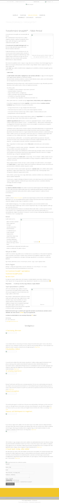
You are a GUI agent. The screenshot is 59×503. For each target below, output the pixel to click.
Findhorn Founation (18, 197)
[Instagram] (30, 1)
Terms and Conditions (23, 502)
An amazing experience (13, 371)
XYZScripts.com (34, 500)
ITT (32, 315)
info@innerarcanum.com (20, 1)
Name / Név (8, 467)
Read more (37, 347)
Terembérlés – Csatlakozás (25, 17)
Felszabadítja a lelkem (13, 349)
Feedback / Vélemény (10, 474)
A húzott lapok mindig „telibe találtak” (18, 449)
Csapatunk (23, 15)
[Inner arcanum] (29, 8)
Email (7, 470)
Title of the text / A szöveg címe (13, 472)
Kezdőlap (15, 15)
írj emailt (21, 312)
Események (42, 15)
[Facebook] (29, 1)
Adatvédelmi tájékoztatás (35, 502)
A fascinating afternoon (13, 330)
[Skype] (28, 1)
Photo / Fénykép (9, 478)
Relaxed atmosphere (12, 391)
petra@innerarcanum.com (12, 321)
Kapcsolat (38, 17)
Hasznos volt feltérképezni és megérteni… (19, 411)
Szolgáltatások (32, 15)
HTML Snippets (24, 500)
